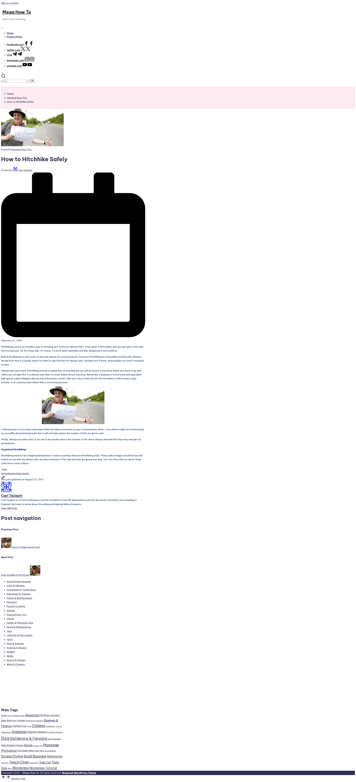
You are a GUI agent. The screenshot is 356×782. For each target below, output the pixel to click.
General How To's (22, 149)
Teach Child (19, 762)
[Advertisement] (32, 688)
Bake (3, 720)
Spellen (11, 651)
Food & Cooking (16, 606)
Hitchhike (6, 473)
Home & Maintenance (19, 627)
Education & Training (18, 593)
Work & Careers (16, 664)
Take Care (5, 763)
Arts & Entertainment (19, 581)
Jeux (9, 631)
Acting (9, 716)
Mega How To (17, 12)
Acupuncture (18, 715)
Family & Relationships (19, 598)
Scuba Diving (12, 756)
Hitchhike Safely (20, 473)
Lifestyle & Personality (19, 635)
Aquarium (32, 715)
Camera (17, 726)
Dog (5, 738)
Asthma (55, 715)
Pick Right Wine (25, 750)
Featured (12, 602)
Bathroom (30, 720)
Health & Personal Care (20, 622)
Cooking (58, 726)
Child (29, 726)
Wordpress (20, 768)
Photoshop (9, 750)
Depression (6, 732)
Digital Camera (36, 732)
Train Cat (45, 762)
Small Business (35, 756)
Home (19, 745)
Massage (51, 745)
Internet (36, 746)
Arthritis (45, 715)
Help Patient (8, 745)
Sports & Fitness (16, 660)
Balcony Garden (16, 720)
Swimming (54, 756)
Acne (4, 715)
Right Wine (39, 751)
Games (11, 610)
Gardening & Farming (28, 738)
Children (38, 725)
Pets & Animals (15, 643)
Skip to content (9, 3)
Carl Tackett (11, 496)
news (10, 639)
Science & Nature (16, 647)
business (39, 720)
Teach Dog (34, 763)
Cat (24, 726)
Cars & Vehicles (16, 585)
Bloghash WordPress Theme (79, 772)
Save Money (50, 751)
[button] (28, 81)
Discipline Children (54, 732)
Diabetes (19, 731)
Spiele (10, 656)
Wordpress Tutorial (43, 768)
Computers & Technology (21, 589)
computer (50, 726)
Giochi (10, 618)
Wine (10, 768)
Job (41, 746)
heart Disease (54, 739)
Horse (28, 745)
